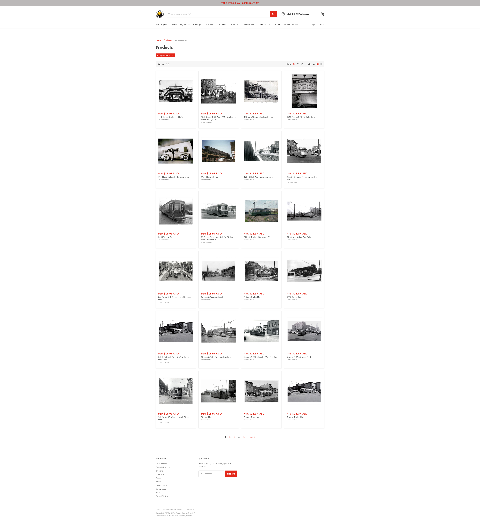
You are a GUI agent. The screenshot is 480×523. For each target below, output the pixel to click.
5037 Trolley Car (294, 297)
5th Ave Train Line (251, 417)
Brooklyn (197, 24)
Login (313, 24)
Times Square (248, 24)
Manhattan (210, 24)
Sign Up (231, 473)
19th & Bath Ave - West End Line (258, 177)
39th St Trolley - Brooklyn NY (257, 237)
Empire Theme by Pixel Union (166, 516)
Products (168, 40)
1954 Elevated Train (209, 177)
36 (298, 64)
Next (251, 437)
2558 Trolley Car (165, 237)
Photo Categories (180, 24)
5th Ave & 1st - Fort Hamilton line (215, 357)
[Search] (273, 14)
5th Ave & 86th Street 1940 (299, 357)
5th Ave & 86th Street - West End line (260, 357)
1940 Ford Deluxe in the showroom (173, 177)
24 (294, 64)
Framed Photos (291, 24)
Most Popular (162, 24)
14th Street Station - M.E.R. (170, 117)
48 (302, 64)
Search (158, 510)
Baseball (234, 24)
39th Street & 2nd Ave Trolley (299, 237)
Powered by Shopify (184, 516)
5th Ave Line (206, 417)
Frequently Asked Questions (173, 510)
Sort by (161, 64)
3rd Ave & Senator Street (212, 297)
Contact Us (190, 510)
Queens (222, 24)
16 (244, 437)
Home (158, 40)
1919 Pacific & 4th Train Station (301, 117)
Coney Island (264, 24)
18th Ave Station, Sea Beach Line (258, 117)
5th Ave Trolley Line (295, 417)
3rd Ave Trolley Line (252, 297)
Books (277, 24)
